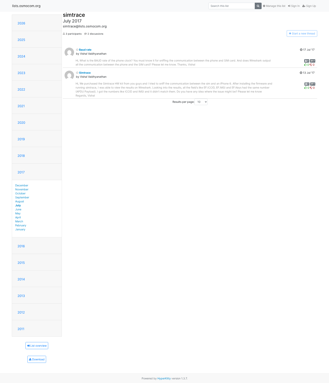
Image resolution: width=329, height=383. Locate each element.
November (21, 189)
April (18, 217)
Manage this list (275, 5)
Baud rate (84, 49)
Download (38, 359)
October (20, 193)
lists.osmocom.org (26, 6)
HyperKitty (164, 378)
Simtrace (84, 72)
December (21, 185)
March (19, 221)
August (19, 201)
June (18, 209)
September (22, 197)
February (20, 225)
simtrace (74, 15)
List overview (38, 345)
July (18, 205)
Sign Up (310, 5)
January (20, 229)
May (18, 213)
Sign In (295, 5)
